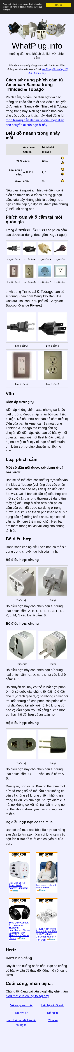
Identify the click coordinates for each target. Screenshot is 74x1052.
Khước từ (21, 1012)
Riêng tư (52, 1012)
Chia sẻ (53, 1020)
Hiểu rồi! (58, 5)
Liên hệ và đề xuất (52, 1005)
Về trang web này (21, 1005)
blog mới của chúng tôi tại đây (27, 996)
